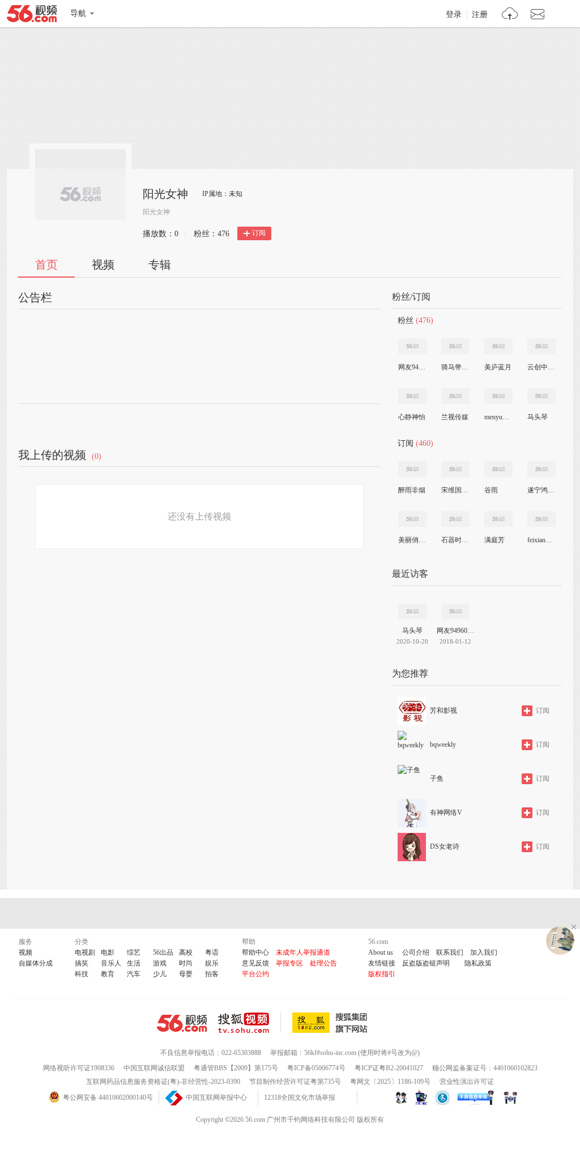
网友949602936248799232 (411, 367)
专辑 (159, 264)
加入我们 (483, 952)
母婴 (186, 974)
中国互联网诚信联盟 (154, 1068)
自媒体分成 (36, 963)
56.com (32, 16)
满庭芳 (494, 540)
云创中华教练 (541, 367)
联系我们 (449, 952)
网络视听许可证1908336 (78, 1068)
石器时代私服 (454, 540)
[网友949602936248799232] (412, 346)
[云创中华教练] (541, 346)
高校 (186, 952)
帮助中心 (255, 952)
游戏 (160, 963)
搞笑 (81, 963)
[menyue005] (498, 396)
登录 (454, 15)
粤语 (212, 952)
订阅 (259, 233)
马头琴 (537, 417)
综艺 (133, 952)
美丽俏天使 (411, 540)
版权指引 (381, 974)
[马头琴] (541, 396)
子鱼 (436, 778)
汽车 (133, 974)
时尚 (186, 963)
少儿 (160, 974)
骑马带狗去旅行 (454, 367)
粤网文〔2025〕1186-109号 (390, 1082)
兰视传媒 (454, 417)
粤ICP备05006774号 (316, 1068)
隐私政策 (478, 963)
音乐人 (111, 963)
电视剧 (85, 952)
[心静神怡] (412, 396)
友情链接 (381, 963)
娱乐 (212, 963)
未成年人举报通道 (303, 952)
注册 (480, 15)
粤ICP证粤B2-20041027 (389, 1068)
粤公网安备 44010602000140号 (108, 1097)
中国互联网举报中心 (216, 1097)
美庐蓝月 (497, 367)
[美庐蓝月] (498, 346)
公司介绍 (415, 952)
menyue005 (497, 417)
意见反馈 (255, 963)
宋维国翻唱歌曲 (454, 490)
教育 (107, 974)
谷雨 (491, 490)
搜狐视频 (249, 1022)
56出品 (163, 952)
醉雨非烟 (411, 490)
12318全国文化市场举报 (299, 1097)
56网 (182, 1023)
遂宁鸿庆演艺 (541, 490)
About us (380, 952)
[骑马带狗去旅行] (455, 346)
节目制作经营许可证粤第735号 (295, 1082)
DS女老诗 (444, 846)
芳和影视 (443, 710)
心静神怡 (411, 417)
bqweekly (443, 744)
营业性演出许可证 (467, 1082)
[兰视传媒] (455, 396)
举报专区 (289, 963)
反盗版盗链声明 (426, 963)
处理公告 (323, 963)
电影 (107, 952)
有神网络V (446, 812)
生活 (133, 963)
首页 (46, 264)
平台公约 (255, 974)
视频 (103, 264)
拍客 (212, 974)
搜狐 (332, 1022)
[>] (510, 15)
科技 (81, 974)
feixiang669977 (541, 540)
